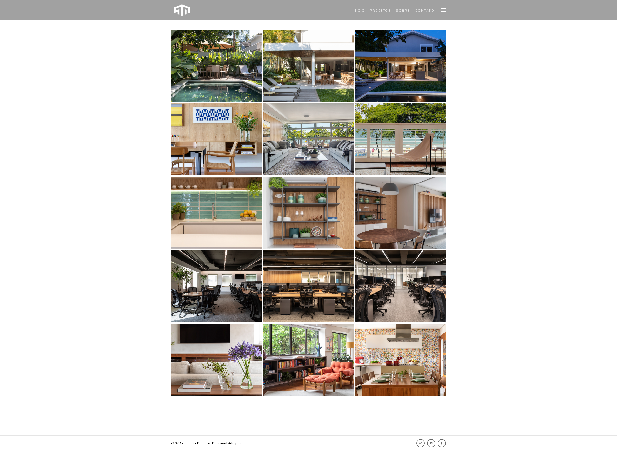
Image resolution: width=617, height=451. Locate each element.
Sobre (403, 10)
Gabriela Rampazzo (258, 443)
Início (358, 10)
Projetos (380, 10)
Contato (424, 10)
